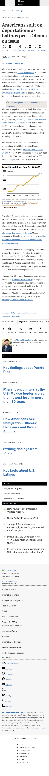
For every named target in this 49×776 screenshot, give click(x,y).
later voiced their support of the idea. (17, 232)
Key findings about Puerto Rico (23, 369)
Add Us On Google (19, 56)
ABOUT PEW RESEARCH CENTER (14, 712)
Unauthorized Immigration (11, 316)
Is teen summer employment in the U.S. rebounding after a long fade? (25, 550)
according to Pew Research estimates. (17, 299)
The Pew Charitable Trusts (36, 728)
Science (5, 636)
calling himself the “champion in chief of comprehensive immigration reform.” (24, 239)
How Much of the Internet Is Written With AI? (22, 510)
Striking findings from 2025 (20, 451)
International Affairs (10, 594)
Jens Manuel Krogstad (13, 63)
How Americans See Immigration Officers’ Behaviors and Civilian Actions (20, 425)
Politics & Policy (9, 589)
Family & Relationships (12, 625)
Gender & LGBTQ (9, 622)
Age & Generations (10, 616)
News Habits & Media (11, 647)
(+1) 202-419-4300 (9, 581)
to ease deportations (26, 72)
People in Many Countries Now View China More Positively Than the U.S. (24, 539)
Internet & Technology (11, 641)
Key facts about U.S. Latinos (19, 472)
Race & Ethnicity (9, 605)
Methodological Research (13, 653)
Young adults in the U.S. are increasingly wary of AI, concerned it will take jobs (25, 527)
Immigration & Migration (10, 313)
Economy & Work (9, 631)
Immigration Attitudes (28, 313)
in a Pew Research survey (22, 279)
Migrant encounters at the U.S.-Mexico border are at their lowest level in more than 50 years (24, 395)
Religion (5, 611)
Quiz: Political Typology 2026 (22, 518)
